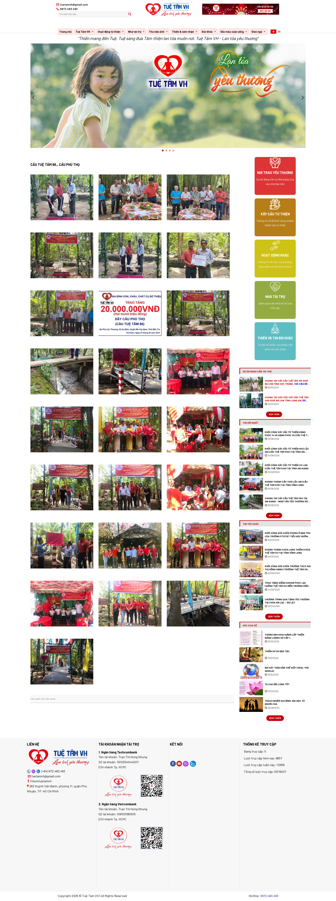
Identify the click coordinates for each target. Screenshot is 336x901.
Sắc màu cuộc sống (232, 31)
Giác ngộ (256, 31)
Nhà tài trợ (134, 31)
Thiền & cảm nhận (183, 31)
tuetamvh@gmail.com (45, 776)
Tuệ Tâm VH (83, 31)
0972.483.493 (269, 896)
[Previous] (33, 97)
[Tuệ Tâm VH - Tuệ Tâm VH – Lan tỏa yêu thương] (168, 9)
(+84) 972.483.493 (53, 771)
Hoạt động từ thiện (109, 31)
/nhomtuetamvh (41, 781)
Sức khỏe (207, 31)
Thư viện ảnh (156, 31)
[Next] (302, 97)
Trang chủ (65, 31)
